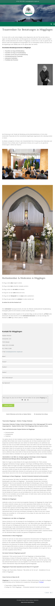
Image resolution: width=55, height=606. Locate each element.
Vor (51, 592)
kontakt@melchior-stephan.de (32, 1)
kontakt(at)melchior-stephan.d (14, 352)
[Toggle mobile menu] (54, 24)
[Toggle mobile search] (51, 24)
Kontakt (27, 600)
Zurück (47, 592)
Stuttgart (41, 582)
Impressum (31, 600)
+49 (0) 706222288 (20, 1)
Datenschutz (36, 600)
